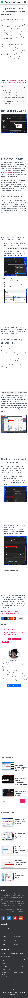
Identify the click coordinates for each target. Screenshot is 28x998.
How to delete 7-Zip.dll (9, 90)
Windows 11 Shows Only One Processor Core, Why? (13, 960)
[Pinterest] (15, 618)
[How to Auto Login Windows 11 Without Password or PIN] (8, 849)
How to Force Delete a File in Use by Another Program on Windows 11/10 (13, 612)
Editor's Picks (18, 933)
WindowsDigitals (5, 894)
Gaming (4, 933)
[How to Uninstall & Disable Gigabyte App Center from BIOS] (8, 779)
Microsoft (17, 936)
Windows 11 (5, 641)
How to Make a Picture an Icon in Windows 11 (20, 875)
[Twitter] (5, 618)
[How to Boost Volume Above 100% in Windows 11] (8, 863)
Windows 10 (17, 929)
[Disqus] (14, 710)
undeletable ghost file (9, 173)
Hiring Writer (14, 989)
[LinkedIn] (8, 618)
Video (3, 944)
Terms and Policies (22, 985)
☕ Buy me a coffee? (14, 685)
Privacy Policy (12, 985)
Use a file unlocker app (11, 95)
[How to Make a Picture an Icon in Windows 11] (8, 876)
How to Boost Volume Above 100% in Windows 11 (20, 862)
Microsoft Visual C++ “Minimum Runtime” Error (13, 967)
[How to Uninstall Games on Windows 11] (8, 792)
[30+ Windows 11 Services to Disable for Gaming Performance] (8, 822)
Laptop (4, 940)
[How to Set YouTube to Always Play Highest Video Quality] (8, 836)
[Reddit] (11, 618)
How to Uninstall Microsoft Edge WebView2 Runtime (13, 633)
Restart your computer (11, 92)
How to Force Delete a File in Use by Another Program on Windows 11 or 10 (13, 81)
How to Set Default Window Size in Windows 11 (13, 953)
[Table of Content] (24, 87)
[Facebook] (2, 618)
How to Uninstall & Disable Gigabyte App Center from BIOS (21, 781)
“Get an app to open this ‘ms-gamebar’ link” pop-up (13, 973)
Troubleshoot (16, 639)
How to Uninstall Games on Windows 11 (20, 793)
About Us (4, 985)
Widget (16, 944)
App (9, 639)
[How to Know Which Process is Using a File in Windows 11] (8, 766)
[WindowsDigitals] (11, 2)
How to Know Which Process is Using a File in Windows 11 (21, 768)
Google (4, 936)
